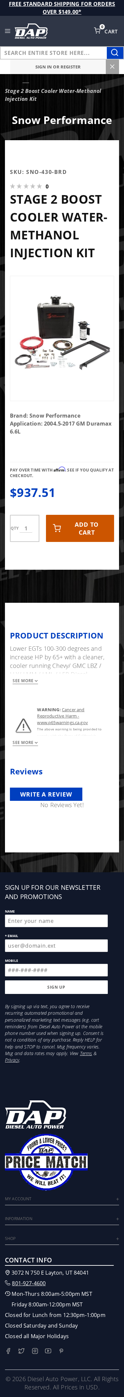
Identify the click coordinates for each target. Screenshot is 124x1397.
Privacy (12, 1060)
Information (18, 1218)
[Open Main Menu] (8, 31)
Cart (111, 31)
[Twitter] (21, 1351)
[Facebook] (8, 1351)
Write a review (46, 794)
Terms (86, 1053)
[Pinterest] (61, 1351)
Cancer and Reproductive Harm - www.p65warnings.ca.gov (62, 716)
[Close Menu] (112, 67)
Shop (10, 1238)
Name (10, 911)
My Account (18, 1199)
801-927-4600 (29, 1283)
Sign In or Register (58, 67)
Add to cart (87, 528)
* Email (11, 935)
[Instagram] (35, 1351)
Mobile (11, 960)
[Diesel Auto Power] (31, 31)
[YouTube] (48, 1351)
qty (15, 528)
